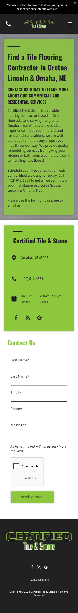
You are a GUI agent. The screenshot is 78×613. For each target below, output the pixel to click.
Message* (18, 425)
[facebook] (16, 318)
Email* (16, 392)
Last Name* (20, 376)
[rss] (28, 318)
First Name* (20, 360)
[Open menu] (70, 24)
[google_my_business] (39, 318)
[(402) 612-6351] (8, 26)
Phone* (17, 408)
